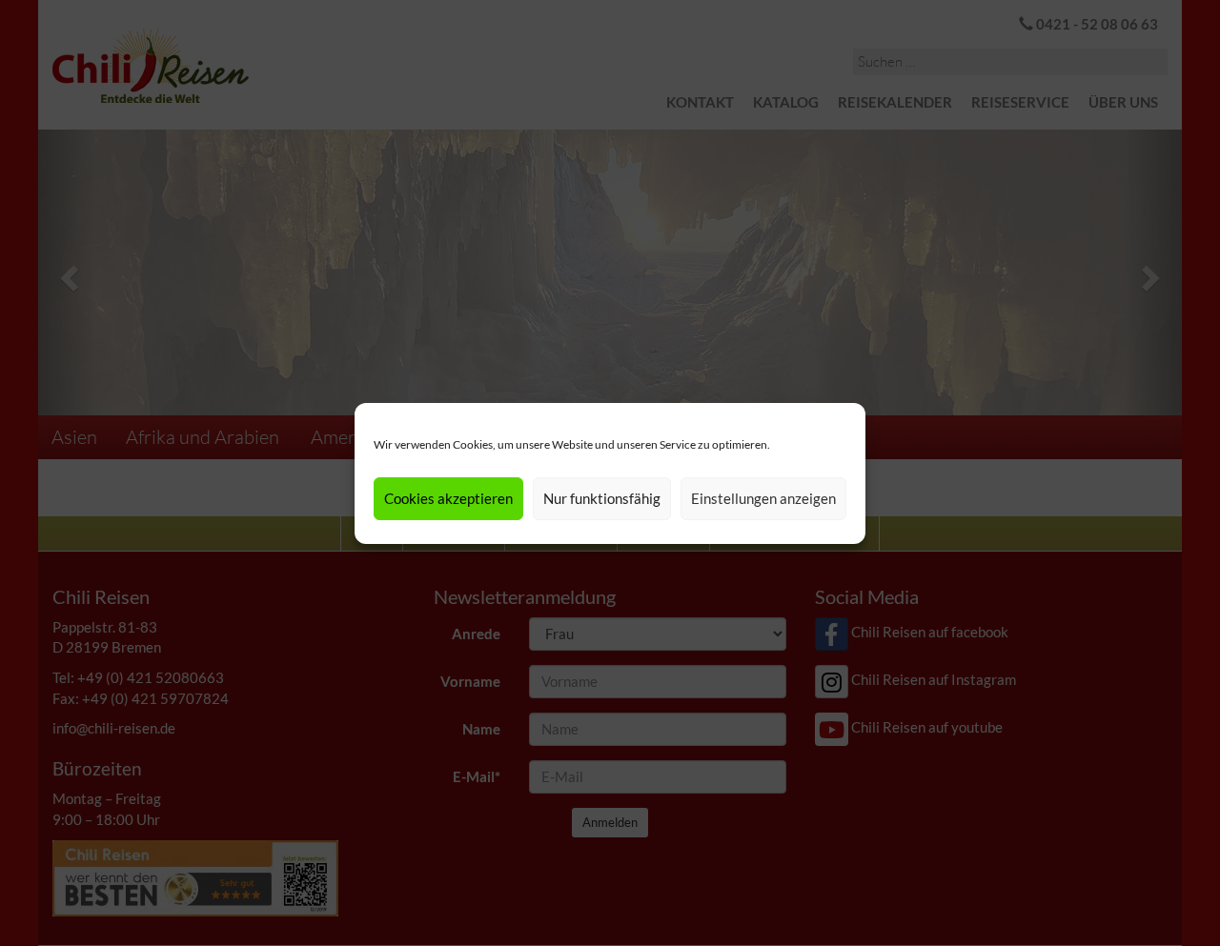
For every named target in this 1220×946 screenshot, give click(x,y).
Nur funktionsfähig (602, 498)
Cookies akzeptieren (448, 498)
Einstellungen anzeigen (763, 498)
